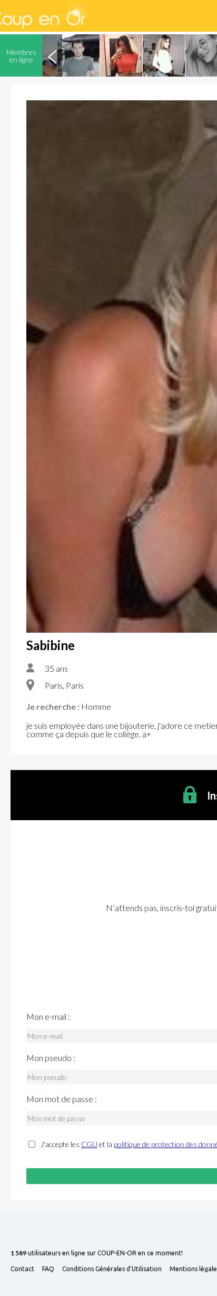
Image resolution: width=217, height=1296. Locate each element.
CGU (89, 1144)
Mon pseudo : (50, 1058)
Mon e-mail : (48, 1016)
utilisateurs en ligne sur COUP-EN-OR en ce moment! (97, 1253)
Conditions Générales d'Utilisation (112, 1269)
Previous (52, 55)
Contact (22, 1269)
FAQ (48, 1269)
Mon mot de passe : (61, 1099)
